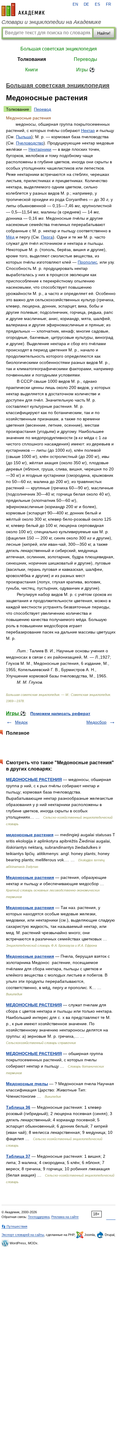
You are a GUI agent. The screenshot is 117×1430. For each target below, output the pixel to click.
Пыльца (23, 136)
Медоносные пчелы (27, 1083)
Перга (47, 237)
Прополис (87, 262)
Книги (31, 69)
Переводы (85, 59)
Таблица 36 (18, 1107)
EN (75, 4)
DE (86, 4)
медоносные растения (29, 834)
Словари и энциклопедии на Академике (51, 22)
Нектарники (39, 149)
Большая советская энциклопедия (58, 48)
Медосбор (96, 722)
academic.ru (23, 9)
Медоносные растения (30, 877)
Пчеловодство (30, 143)
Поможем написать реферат (60, 713)
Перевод (42, 109)
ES (97, 4)
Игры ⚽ (85, 69)
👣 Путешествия (14, 1226)
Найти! (103, 33)
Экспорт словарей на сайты (23, 1235)
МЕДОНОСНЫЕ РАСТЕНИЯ (34, 779)
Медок (21, 722)
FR (108, 4)
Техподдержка (39, 1217)
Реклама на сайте (65, 1217)
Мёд (10, 237)
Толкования (31, 59)
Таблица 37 (18, 1156)
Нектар (88, 130)
